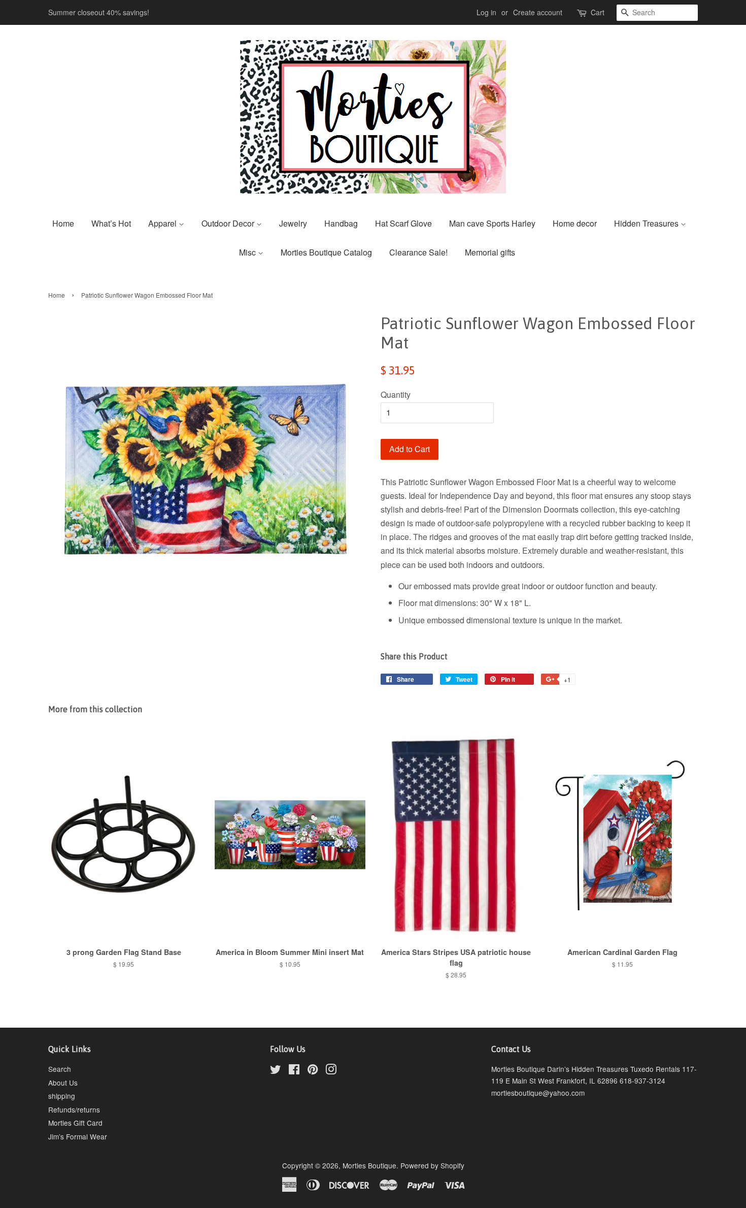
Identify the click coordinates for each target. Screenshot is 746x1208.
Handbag (341, 223)
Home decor (575, 223)
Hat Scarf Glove (403, 223)
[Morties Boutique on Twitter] (275, 1071)
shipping (61, 1096)
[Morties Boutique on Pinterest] (312, 1071)
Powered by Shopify (432, 1165)
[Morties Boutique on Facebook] (294, 1071)
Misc (248, 252)
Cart (597, 12)
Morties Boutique (369, 1165)
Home (63, 223)
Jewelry (293, 223)
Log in (486, 12)
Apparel (163, 223)
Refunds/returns (74, 1109)
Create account (537, 12)
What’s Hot (111, 223)
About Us (63, 1082)
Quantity (396, 394)
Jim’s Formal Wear (77, 1136)
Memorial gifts (490, 252)
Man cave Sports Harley (492, 223)
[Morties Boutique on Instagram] (330, 1071)
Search (59, 1069)
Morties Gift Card (75, 1123)
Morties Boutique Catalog (326, 252)
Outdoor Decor (228, 223)
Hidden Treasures (647, 223)
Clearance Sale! (418, 252)
